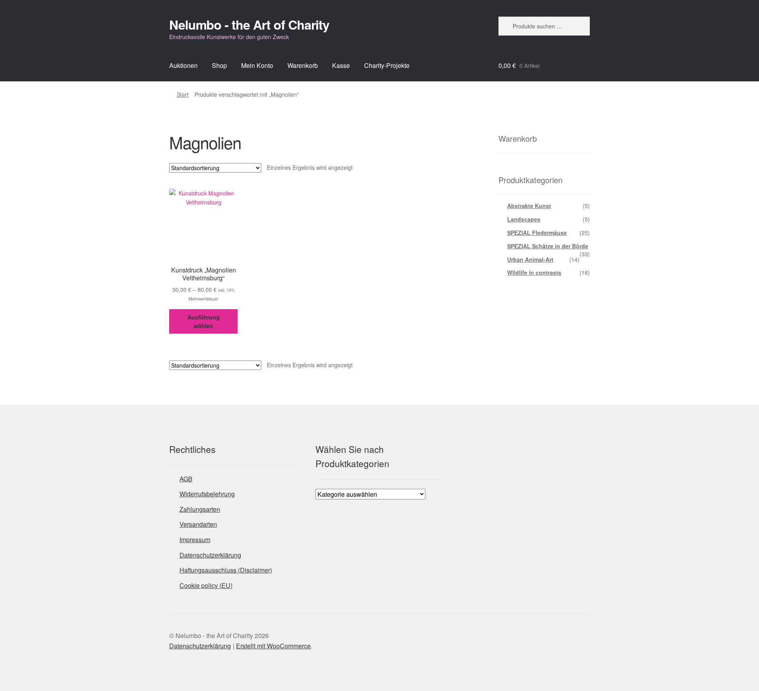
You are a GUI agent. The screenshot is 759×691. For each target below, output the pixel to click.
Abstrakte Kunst (529, 206)
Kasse (341, 65)
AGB (186, 478)
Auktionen (183, 65)
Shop (219, 65)
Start (183, 94)
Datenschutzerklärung (210, 555)
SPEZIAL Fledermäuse (537, 233)
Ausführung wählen (203, 321)
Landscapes (523, 219)
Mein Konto (257, 65)
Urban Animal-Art (530, 259)
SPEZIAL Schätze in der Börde (547, 246)
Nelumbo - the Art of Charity (249, 24)
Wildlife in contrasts (534, 272)
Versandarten (198, 524)
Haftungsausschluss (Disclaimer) (225, 570)
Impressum (194, 539)
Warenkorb (302, 65)
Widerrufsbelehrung (207, 493)
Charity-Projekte (387, 65)
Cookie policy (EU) (205, 585)
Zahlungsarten (199, 509)
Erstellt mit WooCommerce (273, 645)
